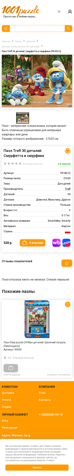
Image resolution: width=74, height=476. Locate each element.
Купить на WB (56, 243)
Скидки (6, 406)
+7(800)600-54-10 (51, 414)
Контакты (45, 399)
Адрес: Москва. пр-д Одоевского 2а (16, 437)
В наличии (65, 164)
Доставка (8, 392)
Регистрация (9, 427)
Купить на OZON (66, 243)
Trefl (67, 188)
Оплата (6, 399)
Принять (37, 467)
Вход (5, 420)
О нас (42, 392)
